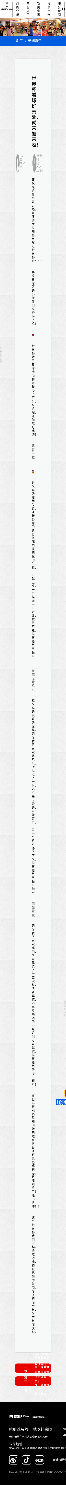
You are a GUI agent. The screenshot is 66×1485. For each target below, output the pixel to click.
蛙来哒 (33, 486)
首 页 (19, 41)
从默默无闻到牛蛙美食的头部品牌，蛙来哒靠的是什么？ (42, 1381)
